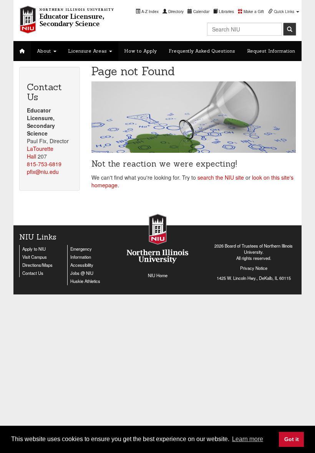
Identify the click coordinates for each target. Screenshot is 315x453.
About (45, 51)
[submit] (289, 29)
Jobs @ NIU (81, 273)
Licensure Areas (88, 51)
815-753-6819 (44, 164)
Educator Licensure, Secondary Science (77, 17)
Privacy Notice (253, 268)
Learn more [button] (247, 439)
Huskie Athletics (85, 281)
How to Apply (140, 51)
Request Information (271, 51)
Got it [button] (291, 439)
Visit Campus (34, 257)
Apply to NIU (34, 249)
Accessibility (81, 265)
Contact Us (32, 273)
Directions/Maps (37, 265)
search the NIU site (220, 177)
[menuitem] (147, 11)
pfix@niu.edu (43, 171)
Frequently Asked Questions (202, 51)
